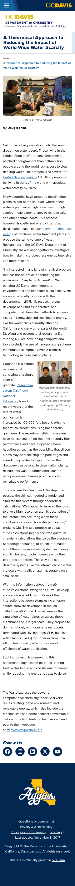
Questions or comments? (36, 821)
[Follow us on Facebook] (7, 751)
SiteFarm (58, 860)
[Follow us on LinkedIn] (32, 751)
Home (7, 58)
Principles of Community (28, 832)
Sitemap (56, 832)
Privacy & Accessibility (36, 826)
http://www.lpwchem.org (24, 730)
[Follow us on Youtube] (57, 751)
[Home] (35, 20)
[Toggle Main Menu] (6, 5)
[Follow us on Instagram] (20, 751)
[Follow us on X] (45, 751)
